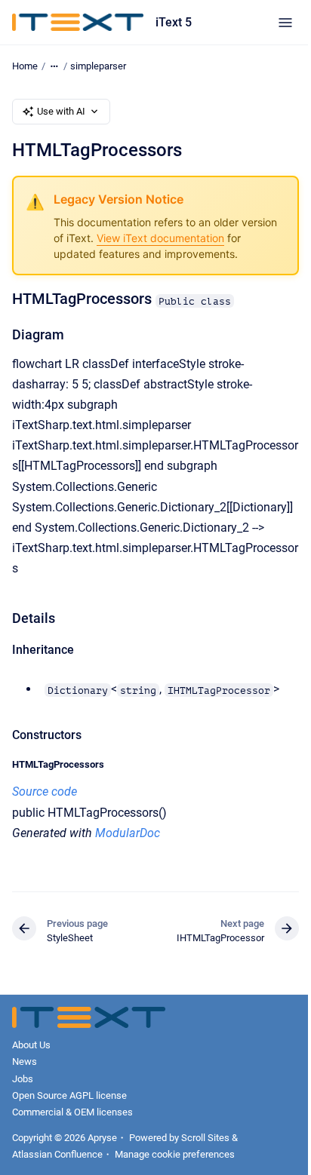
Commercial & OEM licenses (72, 1112)
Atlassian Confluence (57, 1154)
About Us (31, 1045)
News (24, 1061)
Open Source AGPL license (69, 1095)
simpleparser (98, 66)
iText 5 (174, 22)
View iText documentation (160, 238)
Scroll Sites (205, 1137)
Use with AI (61, 111)
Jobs (22, 1078)
